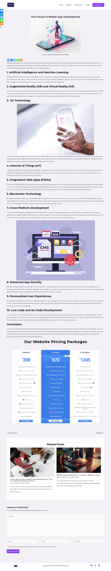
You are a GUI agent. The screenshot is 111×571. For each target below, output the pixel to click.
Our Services (78, 5)
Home (61, 5)
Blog (88, 5)
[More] (21, 60)
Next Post (100, 433)
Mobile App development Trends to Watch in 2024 (78, 475)
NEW (67, 356)
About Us (69, 5)
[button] (98, 5)
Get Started (26, 421)
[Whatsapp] (17, 60)
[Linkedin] (11, 60)
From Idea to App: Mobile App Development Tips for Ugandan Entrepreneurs (31, 480)
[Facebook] (8, 60)
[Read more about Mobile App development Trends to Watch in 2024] (79, 460)
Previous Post (12, 433)
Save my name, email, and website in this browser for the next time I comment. (32, 547)
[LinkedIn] (99, 565)
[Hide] (0, 26)
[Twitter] (14, 60)
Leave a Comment (47, 54)
